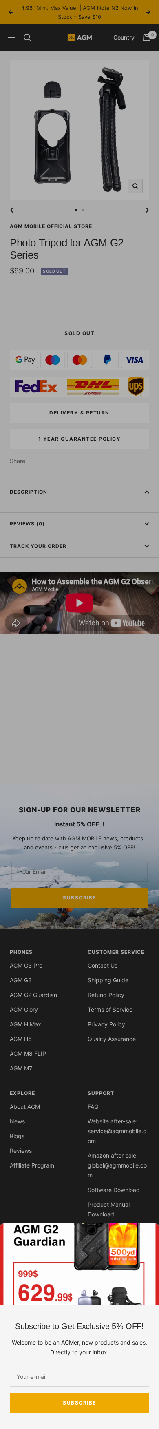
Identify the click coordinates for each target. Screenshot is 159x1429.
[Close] (146, 1236)
